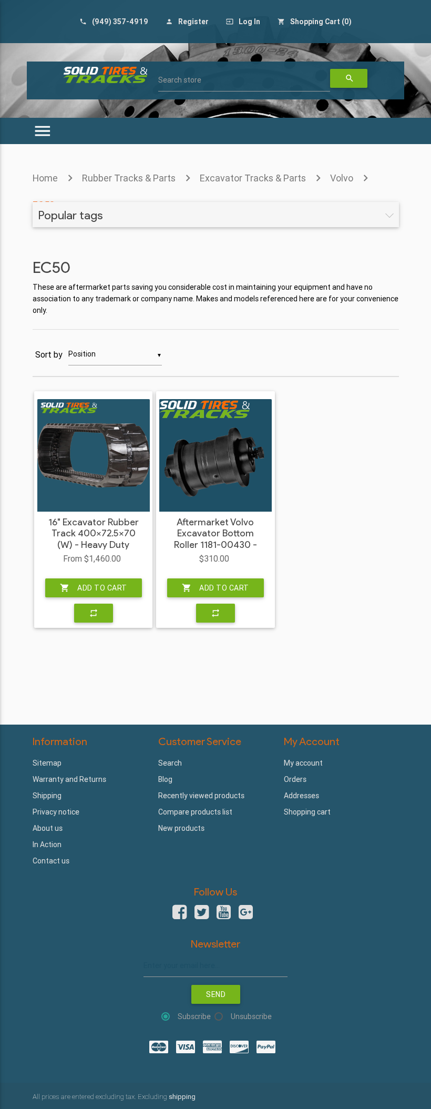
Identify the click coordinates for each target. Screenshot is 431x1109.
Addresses (301, 795)
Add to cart (93, 588)
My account (303, 763)
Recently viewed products (201, 795)
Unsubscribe (251, 1016)
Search (170, 763)
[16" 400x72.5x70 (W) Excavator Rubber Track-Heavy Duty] (93, 455)
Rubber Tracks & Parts (129, 178)
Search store (179, 80)
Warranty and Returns (69, 779)
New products (181, 828)
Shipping (47, 795)
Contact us (51, 861)
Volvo (341, 178)
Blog (165, 779)
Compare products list (195, 812)
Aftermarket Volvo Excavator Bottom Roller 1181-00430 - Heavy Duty (215, 539)
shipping (182, 1096)
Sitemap (47, 763)
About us (48, 828)
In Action (47, 844)
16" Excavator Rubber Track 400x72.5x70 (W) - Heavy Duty (93, 534)
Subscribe (194, 1016)
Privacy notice (56, 812)
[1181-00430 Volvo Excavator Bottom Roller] (215, 455)
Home (45, 178)
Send (215, 994)
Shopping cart (307, 812)
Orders (295, 779)
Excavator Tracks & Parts (253, 178)
